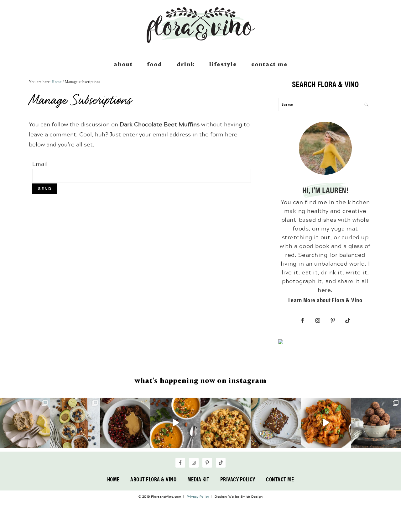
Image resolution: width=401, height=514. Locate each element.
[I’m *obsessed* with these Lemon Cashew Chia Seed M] (25, 423)
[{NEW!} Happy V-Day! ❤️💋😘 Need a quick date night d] (326, 423)
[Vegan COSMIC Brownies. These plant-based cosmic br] (276, 423)
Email (40, 163)
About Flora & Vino (153, 479)
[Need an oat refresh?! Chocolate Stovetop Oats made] (125, 423)
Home (113, 479)
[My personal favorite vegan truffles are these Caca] (376, 423)
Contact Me (280, 479)
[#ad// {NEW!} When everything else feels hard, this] (175, 423)
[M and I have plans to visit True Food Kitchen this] (225, 423)
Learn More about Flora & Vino (325, 299)
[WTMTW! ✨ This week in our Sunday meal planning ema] (75, 423)
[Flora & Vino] (200, 41)
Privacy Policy (237, 479)
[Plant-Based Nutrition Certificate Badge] (280, 343)
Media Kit (198, 479)
